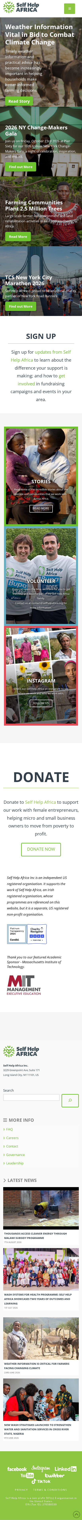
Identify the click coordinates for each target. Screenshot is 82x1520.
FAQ (9, 1129)
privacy (21, 1489)
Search (8, 1090)
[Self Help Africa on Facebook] (17, 1468)
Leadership (14, 1163)
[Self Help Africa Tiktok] (41, 1481)
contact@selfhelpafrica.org (47, 603)
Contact (12, 1146)
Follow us (41, 703)
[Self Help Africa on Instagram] (41, 1468)
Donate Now (41, 849)
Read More (41, 508)
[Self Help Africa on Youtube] (27, 1475)
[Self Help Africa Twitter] (54, 1475)
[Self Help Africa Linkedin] (65, 1468)
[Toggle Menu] (69, 8)
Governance (15, 1155)
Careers (12, 1138)
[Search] (70, 1100)
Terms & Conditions (50, 1489)
